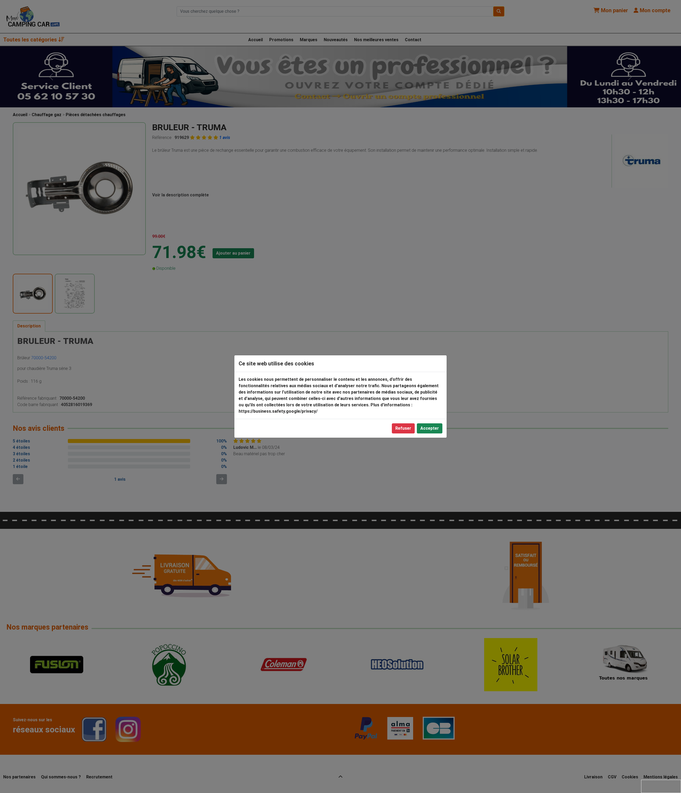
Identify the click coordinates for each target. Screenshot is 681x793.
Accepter (429, 428)
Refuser (403, 428)
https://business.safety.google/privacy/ (278, 411)
